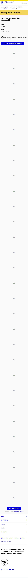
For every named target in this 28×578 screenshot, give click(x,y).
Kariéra (3, 528)
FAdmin (22, 538)
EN (24, 3)
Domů (10, 541)
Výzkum (3, 524)
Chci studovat (4, 520)
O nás (2, 516)
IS (2, 538)
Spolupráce (4, 532)
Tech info (17, 538)
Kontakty (4, 541)
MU (11, 538)
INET (7, 538)
